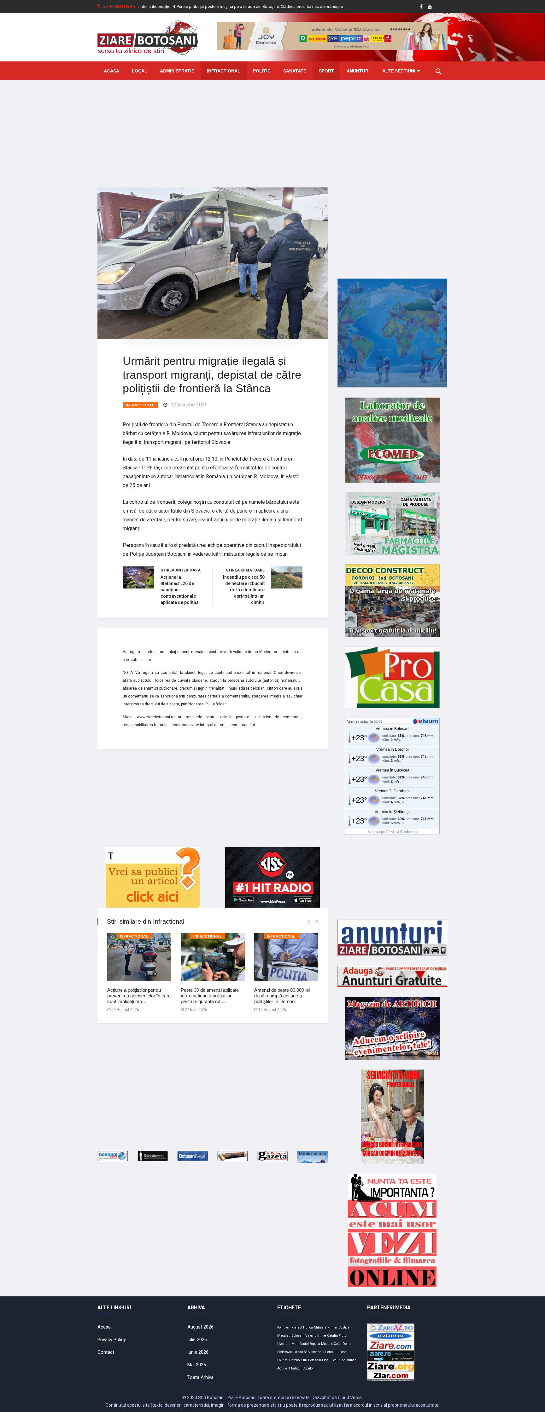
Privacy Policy (111, 1339)
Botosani (297, 1336)
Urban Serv (302, 1352)
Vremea (353, 721)
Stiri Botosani (311, 1360)
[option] (223, 7)
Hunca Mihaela (314, 1327)
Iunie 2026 (197, 1352)
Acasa (111, 70)
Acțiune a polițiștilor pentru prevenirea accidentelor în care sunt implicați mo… (139, 995)
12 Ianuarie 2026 (189, 405)
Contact (105, 1352)
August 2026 (200, 1327)
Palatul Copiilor (302, 1368)
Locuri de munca (343, 1360)
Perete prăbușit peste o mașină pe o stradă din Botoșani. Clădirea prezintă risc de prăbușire (222, 6)
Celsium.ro (408, 832)
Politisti (282, 1360)
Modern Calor (331, 1344)
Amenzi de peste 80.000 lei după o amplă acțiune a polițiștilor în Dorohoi (282, 995)
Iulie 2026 (197, 1339)
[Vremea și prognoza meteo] (426, 721)
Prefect (296, 1327)
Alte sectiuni (398, 70)
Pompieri (283, 1327)
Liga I (326, 1360)
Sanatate (294, 70)
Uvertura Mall (287, 1344)
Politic (262, 70)
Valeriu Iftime (315, 1336)
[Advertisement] (272, 129)
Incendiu (317, 1352)
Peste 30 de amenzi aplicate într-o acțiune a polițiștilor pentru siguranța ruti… (210, 995)
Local (139, 70)
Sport (326, 70)
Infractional (223, 70)
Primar (332, 1327)
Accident (283, 1368)
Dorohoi (295, 1360)
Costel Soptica (309, 1344)
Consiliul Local (336, 1352)
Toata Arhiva (200, 1377)
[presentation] (309, 921)
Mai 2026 (196, 1365)
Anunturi (358, 70)
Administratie (177, 70)
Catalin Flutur (337, 1336)
